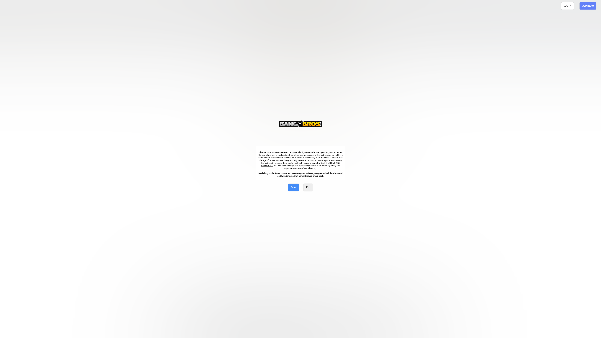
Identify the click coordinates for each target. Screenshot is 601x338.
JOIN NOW (588, 5)
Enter (293, 187)
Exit (308, 187)
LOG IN (567, 5)
